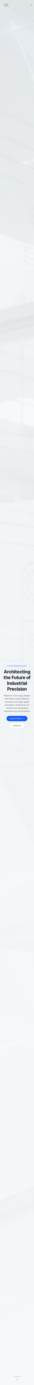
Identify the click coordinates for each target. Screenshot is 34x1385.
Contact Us (17, 725)
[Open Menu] (31, 5)
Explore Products (16, 718)
